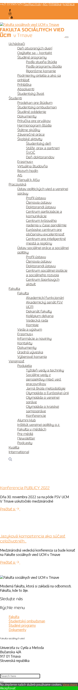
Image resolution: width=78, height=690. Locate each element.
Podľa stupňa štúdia (41, 62)
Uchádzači (17, 44)
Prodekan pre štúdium (34, 103)
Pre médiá (25, 434)
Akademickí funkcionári (45, 298)
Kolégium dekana (40, 316)
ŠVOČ (30, 152)
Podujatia (24, 366)
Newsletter (26, 438)
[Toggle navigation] (66, 37)
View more (70, 684)
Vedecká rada (37, 320)
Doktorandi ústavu (41, 207)
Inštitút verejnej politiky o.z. (38, 425)
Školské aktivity (29, 139)
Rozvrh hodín (27, 171)
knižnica (69, 4)
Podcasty (24, 443)
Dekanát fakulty (39, 311)
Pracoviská (17, 184)
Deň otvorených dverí (34, 48)
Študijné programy (32, 57)
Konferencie (36, 415)
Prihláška (55, 4)
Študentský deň (38, 143)
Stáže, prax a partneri (43, 148)
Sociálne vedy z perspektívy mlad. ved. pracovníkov (43, 379)
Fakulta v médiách (31, 429)
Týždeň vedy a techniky (45, 370)
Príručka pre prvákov (34, 121)
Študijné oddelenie (31, 112)
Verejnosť (16, 361)
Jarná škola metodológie (45, 388)
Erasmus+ (25, 161)
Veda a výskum (29, 329)
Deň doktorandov (40, 157)
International (19, 452)
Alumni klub (26, 420)
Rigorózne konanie (41, 71)
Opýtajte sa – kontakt (34, 53)
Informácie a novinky (34, 338)
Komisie (32, 325)
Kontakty (24, 343)
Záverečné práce (31, 134)
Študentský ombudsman (37, 107)
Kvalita (14, 447)
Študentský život (30, 93)
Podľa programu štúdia (44, 66)
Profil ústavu (36, 198)
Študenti (15, 98)
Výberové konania (32, 356)
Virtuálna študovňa (32, 166)
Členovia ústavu (38, 202)
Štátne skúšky (28, 130)
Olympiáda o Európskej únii (47, 393)
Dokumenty (26, 116)
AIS (45, 4)
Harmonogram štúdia (34, 125)
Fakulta (14, 288)
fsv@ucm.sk (32, 4)
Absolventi (25, 89)
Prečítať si (8, 509)
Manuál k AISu (28, 180)
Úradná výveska (30, 352)
